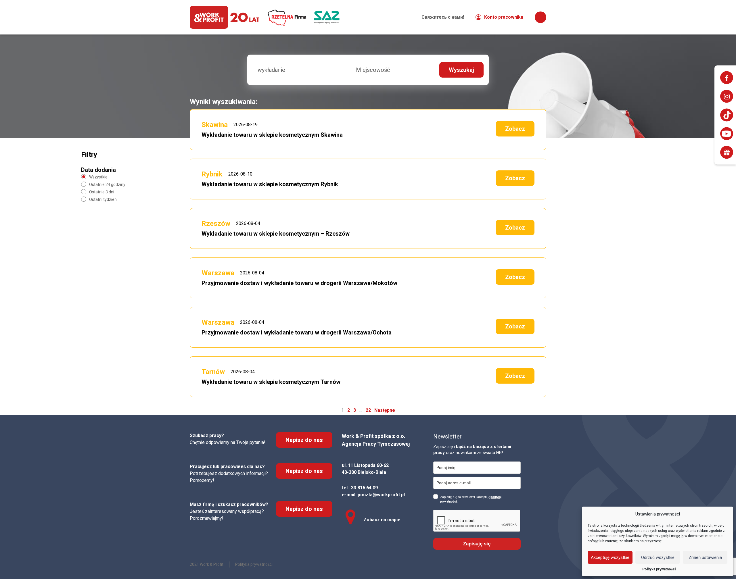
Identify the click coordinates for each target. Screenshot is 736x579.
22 (368, 410)
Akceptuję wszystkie (610, 557)
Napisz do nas (304, 439)
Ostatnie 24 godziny (107, 184)
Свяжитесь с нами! (442, 17)
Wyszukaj (461, 69)
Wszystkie (98, 177)
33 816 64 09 (364, 487)
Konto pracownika (503, 17)
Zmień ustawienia (705, 557)
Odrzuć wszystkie (657, 557)
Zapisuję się (476, 544)
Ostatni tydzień (103, 199)
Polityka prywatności (659, 569)
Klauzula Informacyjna (507, 11)
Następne (384, 410)
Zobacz (515, 128)
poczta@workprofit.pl (381, 494)
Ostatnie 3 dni (101, 192)
